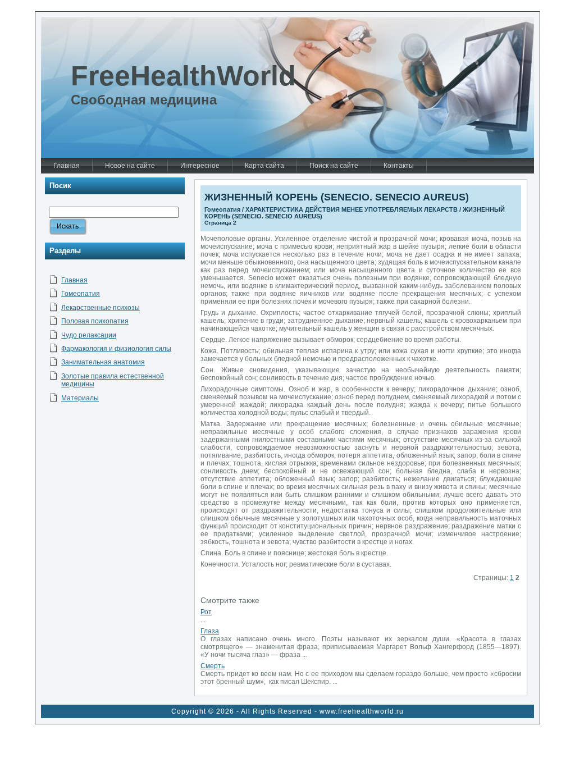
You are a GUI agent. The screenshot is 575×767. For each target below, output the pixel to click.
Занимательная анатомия (103, 362)
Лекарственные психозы (100, 308)
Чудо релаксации (88, 335)
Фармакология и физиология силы (116, 349)
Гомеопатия (80, 294)
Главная (74, 280)
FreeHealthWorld (183, 76)
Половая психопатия (95, 321)
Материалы (80, 398)
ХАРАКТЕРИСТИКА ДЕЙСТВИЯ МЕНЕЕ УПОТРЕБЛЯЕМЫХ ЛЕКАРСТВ (351, 209)
